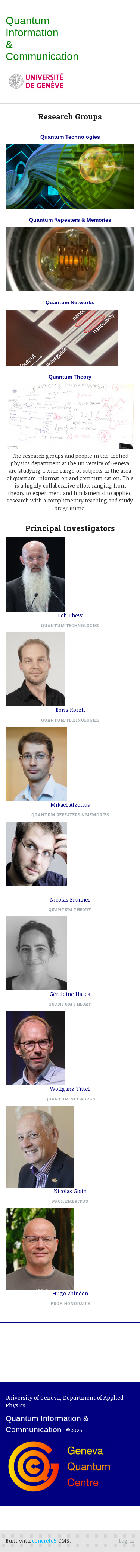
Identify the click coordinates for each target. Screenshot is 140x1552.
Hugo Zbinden (70, 1293)
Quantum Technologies (70, 137)
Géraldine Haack (70, 993)
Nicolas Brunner (70, 899)
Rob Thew (70, 615)
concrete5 (44, 1540)
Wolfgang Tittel (70, 1088)
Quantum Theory (70, 377)
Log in (126, 1540)
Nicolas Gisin (70, 1191)
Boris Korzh (70, 709)
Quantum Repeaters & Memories (70, 220)
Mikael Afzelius (70, 804)
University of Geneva (33, 1397)
